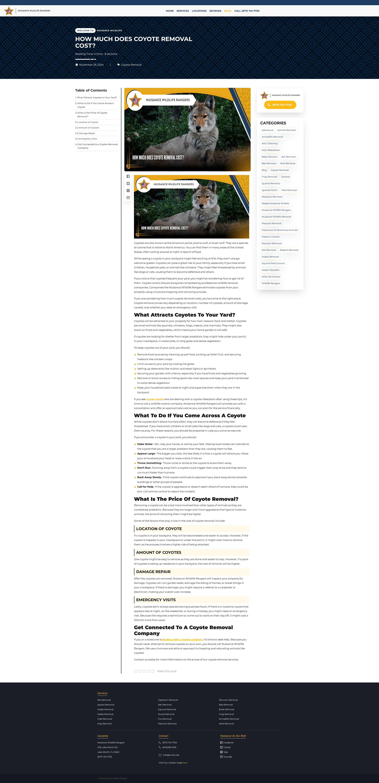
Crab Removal (104, 719)
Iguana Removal (271, 183)
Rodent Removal (289, 250)
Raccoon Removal (272, 243)
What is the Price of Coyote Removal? (92, 114)
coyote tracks (155, 399)
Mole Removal (226, 723)
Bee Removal (269, 163)
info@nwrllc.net (170, 755)
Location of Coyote (88, 122)
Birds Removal (226, 709)
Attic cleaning (269, 143)
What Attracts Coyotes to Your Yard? (97, 97)
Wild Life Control (271, 276)
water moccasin (270, 270)
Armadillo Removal (272, 136)
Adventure (267, 130)
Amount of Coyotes (89, 127)
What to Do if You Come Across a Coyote (95, 105)
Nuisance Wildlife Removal (276, 216)
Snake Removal (270, 256)
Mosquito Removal (272, 196)
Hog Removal (104, 723)
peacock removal (271, 223)
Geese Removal (105, 714)
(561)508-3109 (169, 747)
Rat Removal (269, 250)
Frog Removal (269, 176)
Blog (264, 170)
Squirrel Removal (167, 709)
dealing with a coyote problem (182, 639)
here (185, 762)
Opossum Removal (168, 700)
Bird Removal (287, 163)
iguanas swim (269, 190)
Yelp (225, 752)
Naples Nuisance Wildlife (275, 203)
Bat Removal (288, 156)
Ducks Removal (166, 714)
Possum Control (270, 236)
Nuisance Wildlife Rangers (276, 210)
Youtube (227, 756)
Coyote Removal (131, 64)
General (285, 176)
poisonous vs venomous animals (280, 230)
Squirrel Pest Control (273, 263)
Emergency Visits (88, 139)
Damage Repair (87, 133)
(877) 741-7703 (282, 104)
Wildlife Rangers (271, 283)
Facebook (228, 742)
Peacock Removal (167, 723)
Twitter (227, 747)
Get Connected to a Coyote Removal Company (98, 146)
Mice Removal (289, 190)
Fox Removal (165, 719)
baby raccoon (269, 156)
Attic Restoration (271, 150)
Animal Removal (286, 130)
